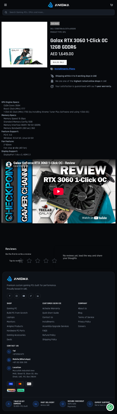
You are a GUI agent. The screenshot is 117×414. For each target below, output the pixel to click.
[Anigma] (58, 4)
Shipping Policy (50, 339)
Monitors (11, 321)
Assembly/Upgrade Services (56, 326)
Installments (48, 321)
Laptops (11, 317)
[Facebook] (9, 296)
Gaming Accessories (16, 335)
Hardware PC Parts (16, 330)
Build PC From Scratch (17, 312)
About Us (82, 308)
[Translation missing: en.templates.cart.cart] (111, 5)
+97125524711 (18, 354)
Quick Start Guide (51, 312)
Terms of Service (86, 317)
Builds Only (58, 62)
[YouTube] (24, 296)
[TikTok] (31, 296)
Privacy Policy (84, 321)
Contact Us (48, 317)
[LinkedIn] (38, 296)
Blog (80, 312)
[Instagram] (16, 296)
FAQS (45, 330)
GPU (64, 32)
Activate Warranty (51, 308)
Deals (9, 339)
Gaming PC (12, 308)
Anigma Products (15, 326)
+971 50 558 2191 (20, 362)
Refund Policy (49, 335)
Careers (82, 326)
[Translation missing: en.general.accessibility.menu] (5, 5)
